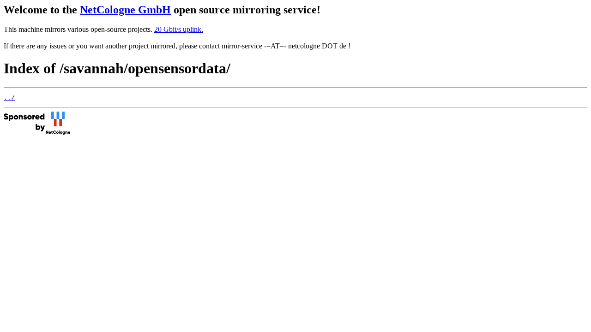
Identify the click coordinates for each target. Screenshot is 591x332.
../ (9, 97)
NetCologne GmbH (125, 10)
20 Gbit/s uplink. (178, 29)
